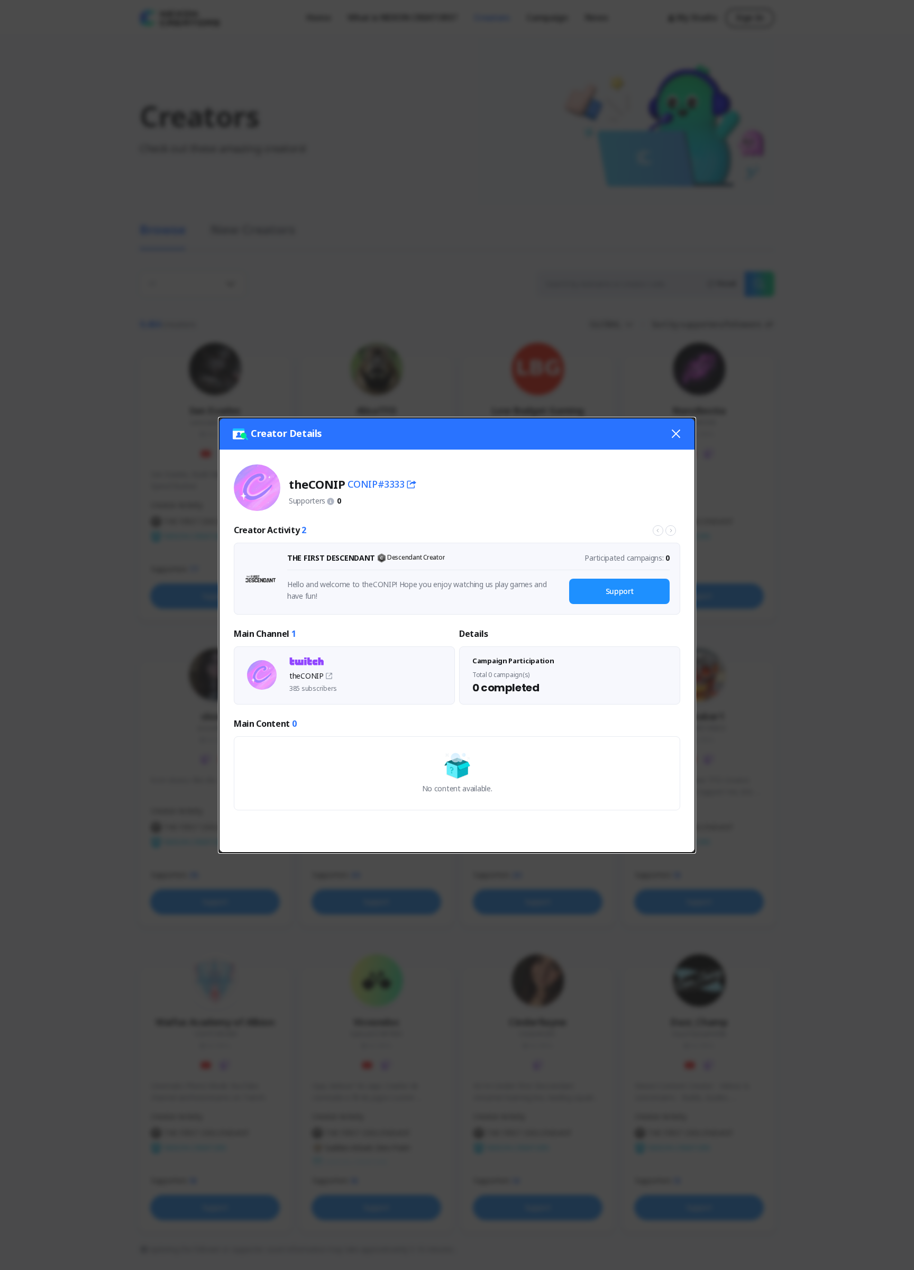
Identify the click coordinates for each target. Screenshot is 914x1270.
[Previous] (658, 530)
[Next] (670, 530)
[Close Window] (676, 433)
